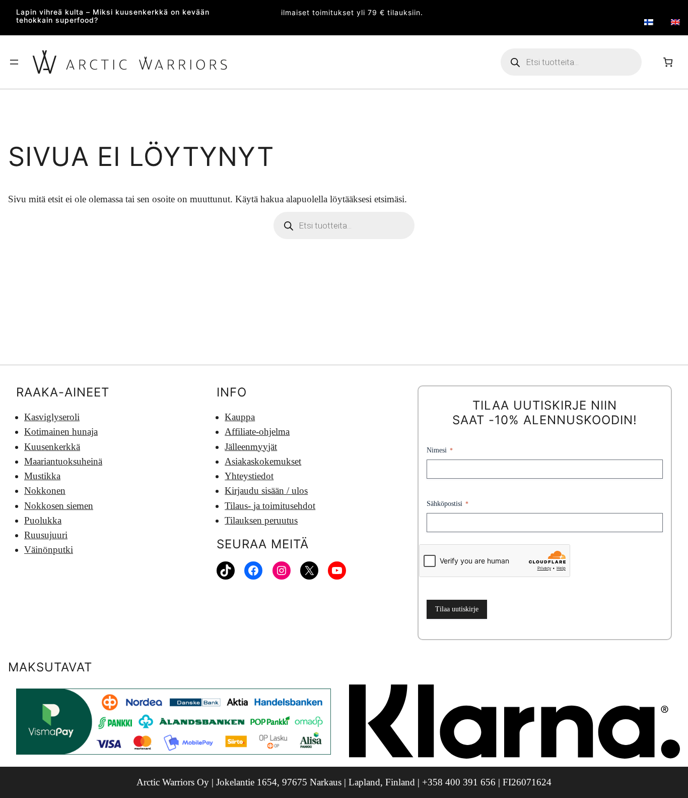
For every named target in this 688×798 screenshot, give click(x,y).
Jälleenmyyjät (251, 446)
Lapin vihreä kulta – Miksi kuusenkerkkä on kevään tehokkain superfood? (113, 16)
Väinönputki (48, 549)
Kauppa (240, 417)
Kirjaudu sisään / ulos (266, 490)
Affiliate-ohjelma (257, 431)
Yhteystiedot (249, 476)
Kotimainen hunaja (61, 431)
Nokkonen (44, 490)
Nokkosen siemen (58, 505)
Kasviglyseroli (52, 417)
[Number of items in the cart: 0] (668, 62)
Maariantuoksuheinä (63, 461)
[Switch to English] (675, 22)
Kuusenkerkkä (52, 446)
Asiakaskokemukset (263, 461)
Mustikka (42, 476)
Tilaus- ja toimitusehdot (270, 505)
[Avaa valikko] (14, 62)
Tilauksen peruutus (261, 520)
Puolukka (42, 520)
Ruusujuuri (45, 535)
